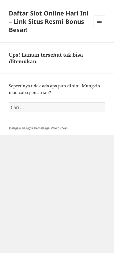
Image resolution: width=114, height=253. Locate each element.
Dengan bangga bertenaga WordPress (38, 128)
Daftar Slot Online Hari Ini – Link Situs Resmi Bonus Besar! (49, 21)
